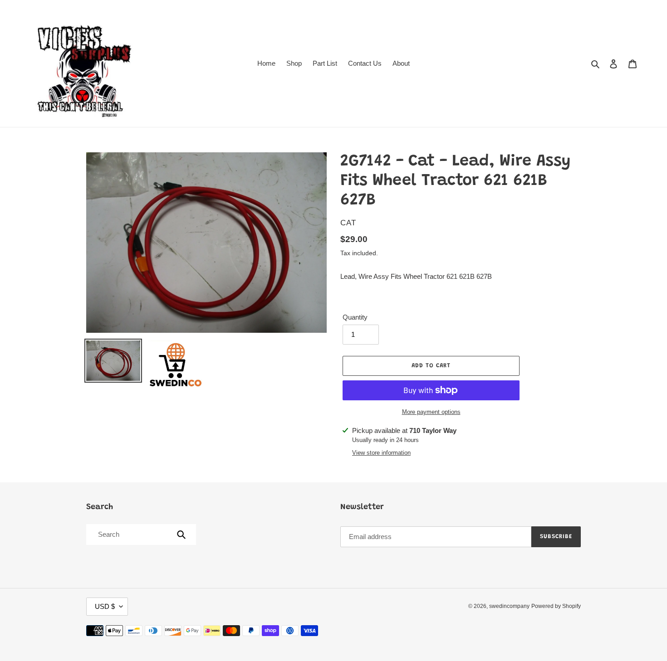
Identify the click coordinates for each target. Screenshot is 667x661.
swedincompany (509, 606)
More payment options (431, 411)
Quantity (355, 317)
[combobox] (140, 534)
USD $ (105, 606)
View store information (381, 452)
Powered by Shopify (556, 606)
